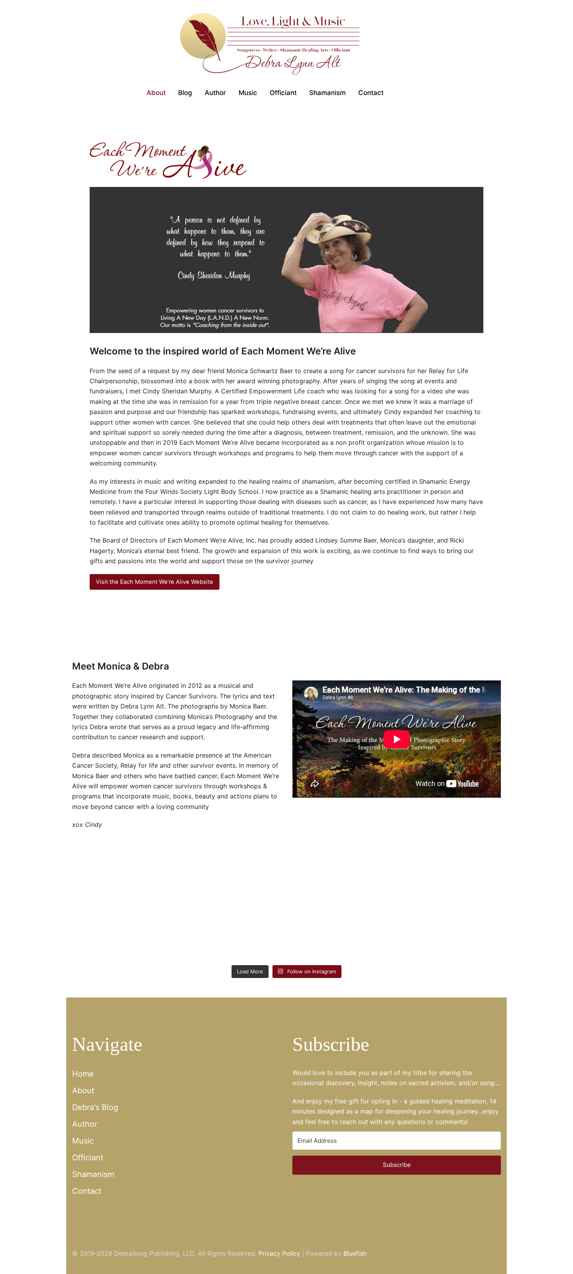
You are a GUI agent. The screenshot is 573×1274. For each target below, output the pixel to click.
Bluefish (354, 1253)
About (83, 1090)
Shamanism (93, 1174)
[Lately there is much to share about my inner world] (250, 939)
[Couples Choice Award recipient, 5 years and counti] (106, 939)
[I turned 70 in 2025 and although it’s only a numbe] (178, 939)
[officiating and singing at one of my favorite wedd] (467, 939)
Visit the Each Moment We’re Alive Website (154, 581)
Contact (86, 1191)
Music (83, 1140)
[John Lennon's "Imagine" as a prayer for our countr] (322, 939)
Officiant (87, 1157)
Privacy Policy (279, 1253)
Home (83, 1073)
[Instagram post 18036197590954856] (395, 939)
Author (84, 1124)
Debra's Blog (95, 1107)
